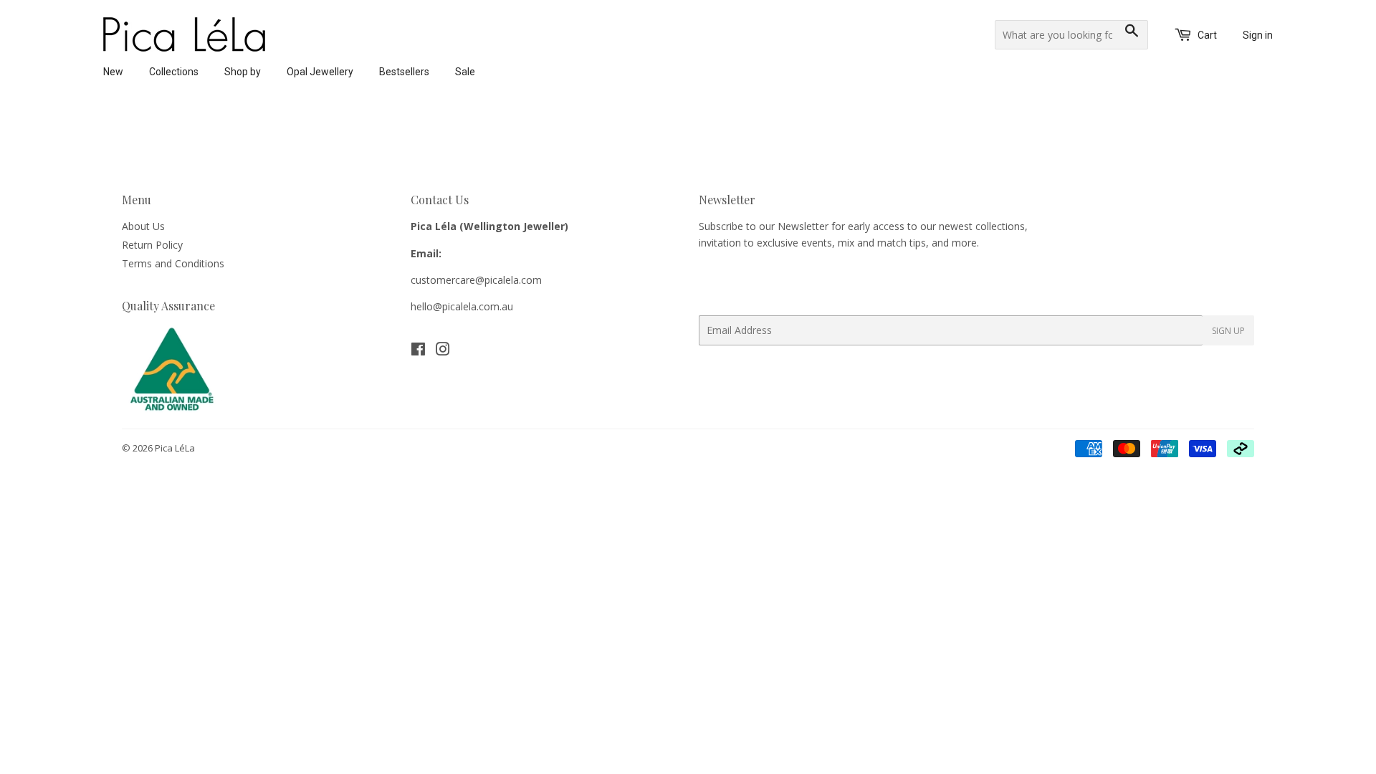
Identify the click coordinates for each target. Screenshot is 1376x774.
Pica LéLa (175, 447)
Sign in (1258, 35)
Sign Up (1228, 331)
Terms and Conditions (173, 263)
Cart (1206, 35)
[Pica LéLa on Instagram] (443, 351)
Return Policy (152, 245)
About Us (143, 226)
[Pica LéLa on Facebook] (418, 351)
